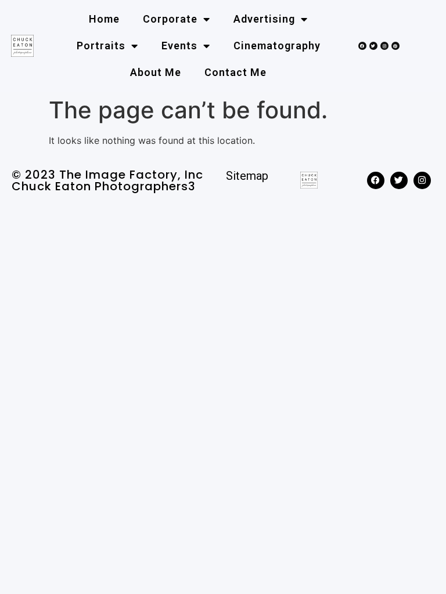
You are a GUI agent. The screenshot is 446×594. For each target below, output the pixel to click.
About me (155, 72)
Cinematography (277, 45)
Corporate (170, 19)
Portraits (101, 45)
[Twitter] (373, 46)
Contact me (235, 72)
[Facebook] (362, 46)
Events (179, 45)
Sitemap (247, 176)
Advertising (264, 19)
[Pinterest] (395, 46)
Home (104, 19)
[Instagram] (384, 46)
